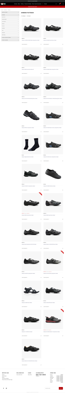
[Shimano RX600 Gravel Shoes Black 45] (31, 57)
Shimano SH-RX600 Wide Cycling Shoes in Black (51, 69)
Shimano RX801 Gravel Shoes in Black (49, 215)
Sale (43, 3)
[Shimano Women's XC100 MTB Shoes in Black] (53, 232)
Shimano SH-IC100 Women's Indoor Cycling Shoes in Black (52, 127)
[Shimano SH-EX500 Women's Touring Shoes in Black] (53, 319)
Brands (45, 3)
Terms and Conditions (5, 378)
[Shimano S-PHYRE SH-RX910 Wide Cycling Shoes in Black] (31, 28)
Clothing (22, 3)
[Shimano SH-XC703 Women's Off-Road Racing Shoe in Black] (53, 86)
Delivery (3, 374)
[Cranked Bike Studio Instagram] (6, 388)
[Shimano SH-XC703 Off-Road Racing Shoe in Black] (31, 86)
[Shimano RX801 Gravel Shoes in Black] (53, 202)
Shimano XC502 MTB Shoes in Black (49, 302)
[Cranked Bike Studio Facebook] (3, 388)
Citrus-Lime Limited (35, 392)
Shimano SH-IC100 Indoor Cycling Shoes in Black (51, 156)
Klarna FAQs (30, 374)
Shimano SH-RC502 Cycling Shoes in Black (28, 273)
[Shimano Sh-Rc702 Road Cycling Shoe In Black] (53, 261)
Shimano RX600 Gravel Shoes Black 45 (28, 69)
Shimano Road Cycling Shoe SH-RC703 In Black (29, 244)
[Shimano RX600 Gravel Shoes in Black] (31, 202)
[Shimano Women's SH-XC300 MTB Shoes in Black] (31, 348)
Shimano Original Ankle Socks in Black (27, 156)
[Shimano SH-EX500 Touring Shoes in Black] (31, 173)
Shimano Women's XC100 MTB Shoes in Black (51, 244)
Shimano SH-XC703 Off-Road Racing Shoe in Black (29, 98)
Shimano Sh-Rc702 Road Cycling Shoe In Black (51, 273)
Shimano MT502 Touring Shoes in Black (28, 127)
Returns (3, 377)
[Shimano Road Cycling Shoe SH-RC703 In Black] (31, 232)
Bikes (19, 3)
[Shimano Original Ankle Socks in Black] (31, 144)
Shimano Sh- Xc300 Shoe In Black (27, 331)
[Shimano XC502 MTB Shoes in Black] (53, 290)
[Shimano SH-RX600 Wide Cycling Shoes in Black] (53, 57)
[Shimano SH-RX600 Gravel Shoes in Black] (53, 28)
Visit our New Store (19, 374)
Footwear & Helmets (27, 3)
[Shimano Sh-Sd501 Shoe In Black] (31, 290)
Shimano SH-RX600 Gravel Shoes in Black (50, 40)
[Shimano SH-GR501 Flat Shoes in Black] (53, 173)
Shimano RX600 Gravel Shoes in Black (27, 215)
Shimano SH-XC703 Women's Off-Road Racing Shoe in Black (53, 98)
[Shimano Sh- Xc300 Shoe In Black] (31, 319)
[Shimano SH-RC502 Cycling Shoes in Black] (31, 261)
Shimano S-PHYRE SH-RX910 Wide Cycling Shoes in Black (30, 40)
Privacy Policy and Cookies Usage (7, 379)
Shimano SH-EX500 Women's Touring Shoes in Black (52, 331)
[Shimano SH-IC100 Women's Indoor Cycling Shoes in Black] (53, 115)
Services (15, 3)
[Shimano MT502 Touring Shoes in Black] (31, 115)
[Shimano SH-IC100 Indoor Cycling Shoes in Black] (53, 144)
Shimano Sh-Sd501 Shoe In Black (27, 302)
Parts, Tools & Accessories (36, 3)
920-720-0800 (41, 374)
